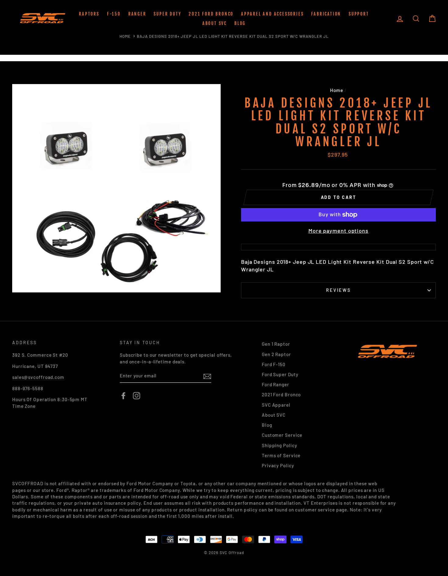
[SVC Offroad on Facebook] (123, 395)
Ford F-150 (274, 364)
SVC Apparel (276, 405)
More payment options (338, 230)
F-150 (114, 13)
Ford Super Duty (280, 374)
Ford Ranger (275, 384)
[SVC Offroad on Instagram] (136, 395)
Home (125, 36)
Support (359, 13)
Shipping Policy (279, 445)
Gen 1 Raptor (276, 344)
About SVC (214, 23)
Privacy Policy (278, 465)
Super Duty (167, 13)
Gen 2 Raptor (276, 354)
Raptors (89, 13)
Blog (240, 23)
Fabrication (326, 13)
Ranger (137, 13)
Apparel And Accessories (272, 13)
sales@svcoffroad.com (38, 377)
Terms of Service (281, 455)
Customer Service (282, 435)
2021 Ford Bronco (211, 13)
